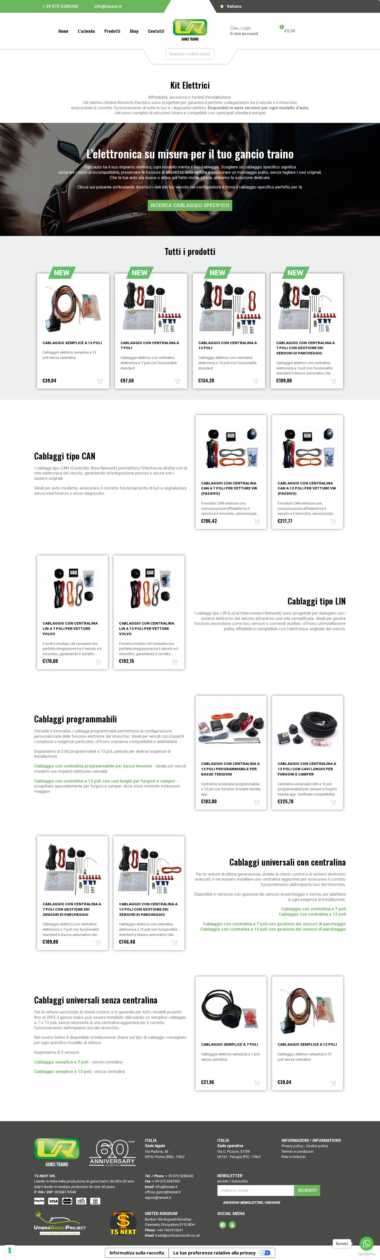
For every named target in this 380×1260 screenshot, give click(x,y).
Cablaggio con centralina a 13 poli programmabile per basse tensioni (230, 769)
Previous (30, 329)
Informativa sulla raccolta (137, 1253)
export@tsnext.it (158, 1198)
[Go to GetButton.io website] (367, 1254)
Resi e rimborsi (293, 1157)
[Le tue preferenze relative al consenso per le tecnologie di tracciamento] (9, 1250)
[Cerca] (222, 54)
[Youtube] (268, 6)
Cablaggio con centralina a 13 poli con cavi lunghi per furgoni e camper (307, 769)
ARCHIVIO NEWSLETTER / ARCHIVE (251, 1203)
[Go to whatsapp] (367, 1244)
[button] (190, 205)
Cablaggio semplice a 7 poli (229, 1044)
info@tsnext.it (107, 6)
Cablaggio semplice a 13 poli (307, 1044)
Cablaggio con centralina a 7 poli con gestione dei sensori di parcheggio (227, 348)
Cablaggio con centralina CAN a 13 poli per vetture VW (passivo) (230, 488)
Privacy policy (292, 1146)
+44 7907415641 (170, 1230)
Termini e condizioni (298, 1151)
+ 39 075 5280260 (60, 6)
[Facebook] (260, 6)
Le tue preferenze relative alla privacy (214, 1253)
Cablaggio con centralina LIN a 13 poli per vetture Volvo (70, 628)
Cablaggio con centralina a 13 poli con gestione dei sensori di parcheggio (305, 348)
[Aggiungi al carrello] (99, 381)
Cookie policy (317, 1146)
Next (350, 329)
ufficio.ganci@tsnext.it (163, 1192)
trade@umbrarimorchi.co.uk (177, 1235)
